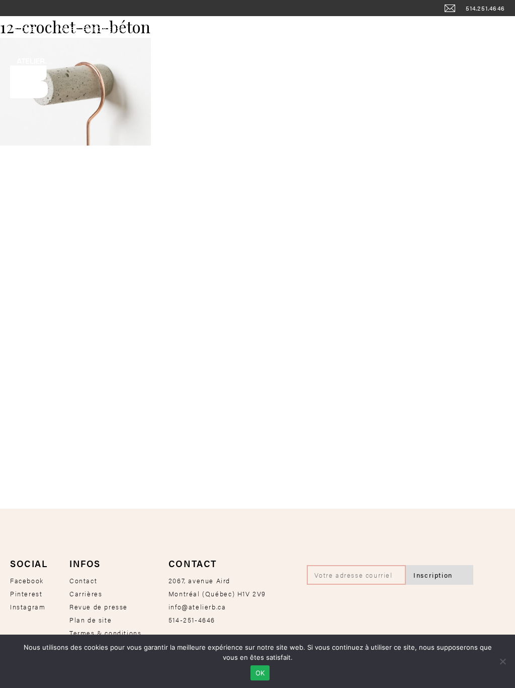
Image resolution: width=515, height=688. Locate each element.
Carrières (85, 593)
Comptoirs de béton (299, 29)
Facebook (27, 580)
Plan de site (90, 620)
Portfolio (471, 29)
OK (260, 673)
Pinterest (26, 593)
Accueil (26, 29)
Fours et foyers (88, 29)
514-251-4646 (191, 620)
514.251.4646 (485, 8)
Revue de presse (98, 606)
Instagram (27, 606)
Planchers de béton (395, 29)
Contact (83, 580)
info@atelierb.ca (197, 606)
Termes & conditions (105, 633)
